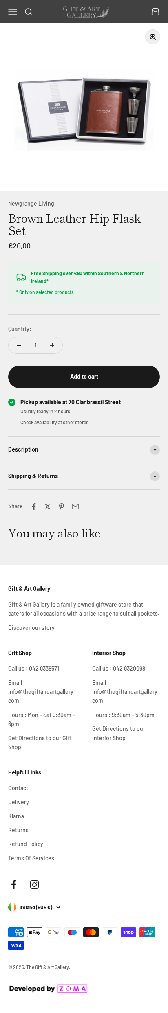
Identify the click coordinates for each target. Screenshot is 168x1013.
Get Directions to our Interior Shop (118, 733)
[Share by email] (75, 506)
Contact (18, 788)
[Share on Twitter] (48, 506)
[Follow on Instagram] (34, 884)
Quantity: (19, 328)
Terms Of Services (31, 858)
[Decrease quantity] (19, 345)
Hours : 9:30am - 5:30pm (123, 714)
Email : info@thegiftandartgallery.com (41, 691)
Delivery (18, 801)
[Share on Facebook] (34, 506)
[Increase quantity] (52, 345)
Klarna (16, 816)
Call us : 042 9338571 (33, 668)
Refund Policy (25, 843)
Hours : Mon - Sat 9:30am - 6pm (41, 719)
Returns (18, 830)
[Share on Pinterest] (62, 506)
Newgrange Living (31, 203)
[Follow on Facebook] (13, 884)
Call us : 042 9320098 (118, 668)
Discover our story (31, 627)
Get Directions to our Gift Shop (40, 742)
